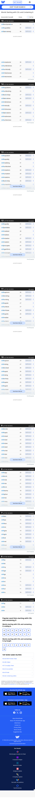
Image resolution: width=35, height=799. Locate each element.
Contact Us (17, 725)
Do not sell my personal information (17, 743)
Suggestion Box (17, 732)
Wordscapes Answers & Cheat (17, 754)
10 (24, 645)
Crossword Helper (17, 759)
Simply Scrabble (17, 771)
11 (28, 645)
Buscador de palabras (18, 782)
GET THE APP (17, 2)
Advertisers (17, 723)
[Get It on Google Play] (25, 694)
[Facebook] (14, 712)
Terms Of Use (17, 729)
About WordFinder (18, 718)
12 (4, 649)
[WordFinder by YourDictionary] (3, 2)
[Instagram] (20, 712)
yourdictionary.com (28, 683)
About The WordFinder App (17, 720)
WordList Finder (17, 765)
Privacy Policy (17, 727)
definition (28, 28)
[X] (17, 712)
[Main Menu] (33, 2)
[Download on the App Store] (10, 694)
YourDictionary (17, 788)
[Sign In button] (29, 2)
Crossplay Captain (17, 777)
